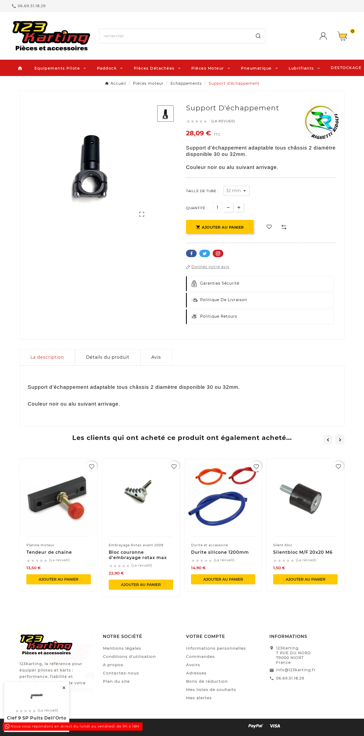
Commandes (200, 656)
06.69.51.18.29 (290, 678)
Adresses (196, 673)
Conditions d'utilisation (129, 656)
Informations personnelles (216, 648)
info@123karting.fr (296, 670)
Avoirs (193, 664)
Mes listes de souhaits (211, 689)
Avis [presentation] (156, 357)
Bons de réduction (207, 681)
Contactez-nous (121, 673)
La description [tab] (47, 357)
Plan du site (116, 681)
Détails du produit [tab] (108, 357)
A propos (113, 664)
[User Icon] (328, 36)
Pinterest (218, 253)
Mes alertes (199, 697)
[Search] (258, 36)
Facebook (191, 253)
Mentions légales (122, 648)
